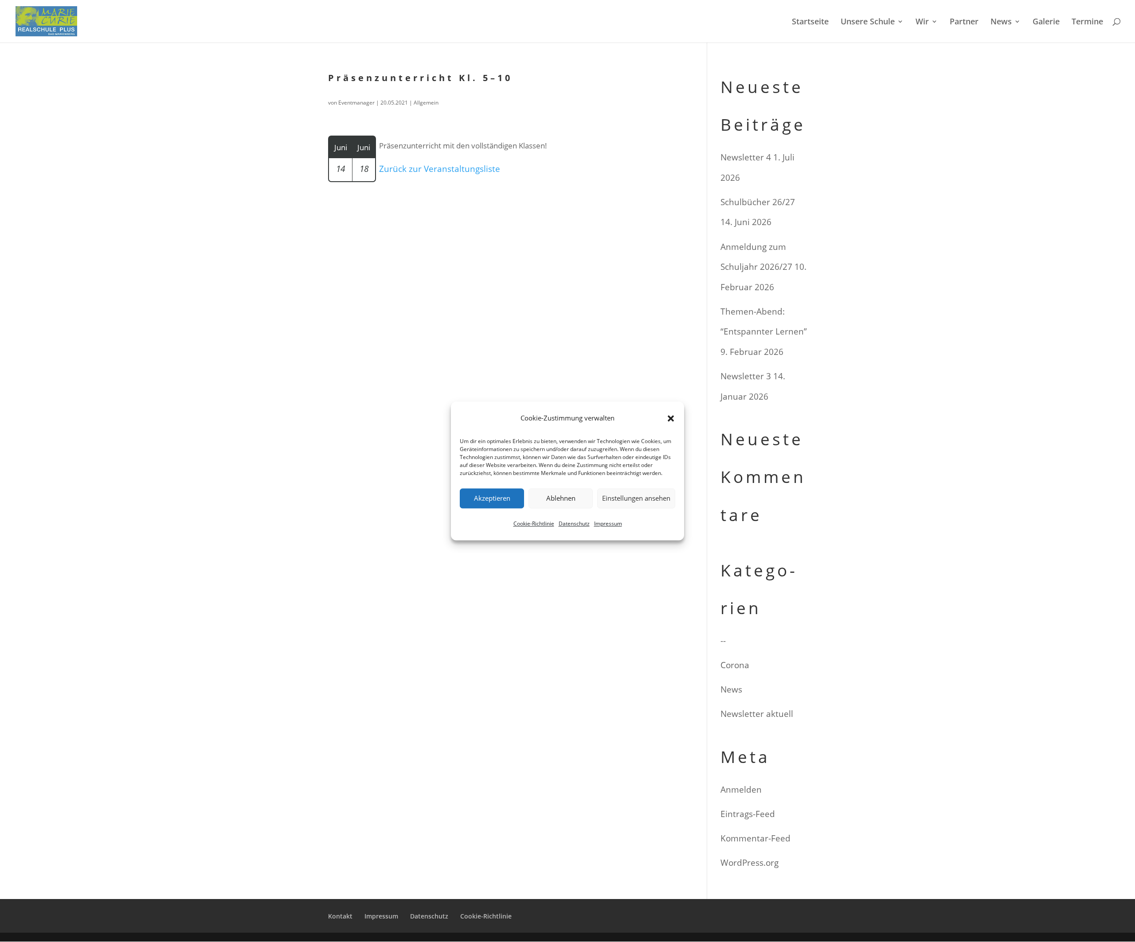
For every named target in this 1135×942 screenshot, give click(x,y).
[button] (670, 418)
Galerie (1046, 22)
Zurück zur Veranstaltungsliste (439, 169)
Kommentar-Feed (755, 838)
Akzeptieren (492, 498)
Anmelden (741, 789)
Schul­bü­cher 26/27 (757, 202)
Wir (922, 22)
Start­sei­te (810, 22)
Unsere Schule (868, 22)
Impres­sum (608, 523)
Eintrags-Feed (747, 814)
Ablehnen (560, 498)
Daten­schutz (574, 523)
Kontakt (340, 916)
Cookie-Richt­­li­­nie (486, 916)
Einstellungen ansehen (636, 498)
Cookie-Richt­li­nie (533, 523)
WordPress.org (749, 862)
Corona (734, 665)
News (1001, 22)
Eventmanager (356, 102)
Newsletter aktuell (756, 714)
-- (723, 640)
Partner (964, 22)
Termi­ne (1087, 22)
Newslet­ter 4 (745, 157)
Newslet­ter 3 (745, 376)
